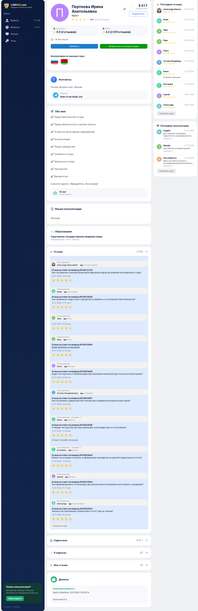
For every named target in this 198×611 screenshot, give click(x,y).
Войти (7, 13)
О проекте (8, 607)
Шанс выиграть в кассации (66, 347)
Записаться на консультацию (124, 46)
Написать (74, 46)
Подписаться (138, 14)
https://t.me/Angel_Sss (71, 96)
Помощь (16, 607)
